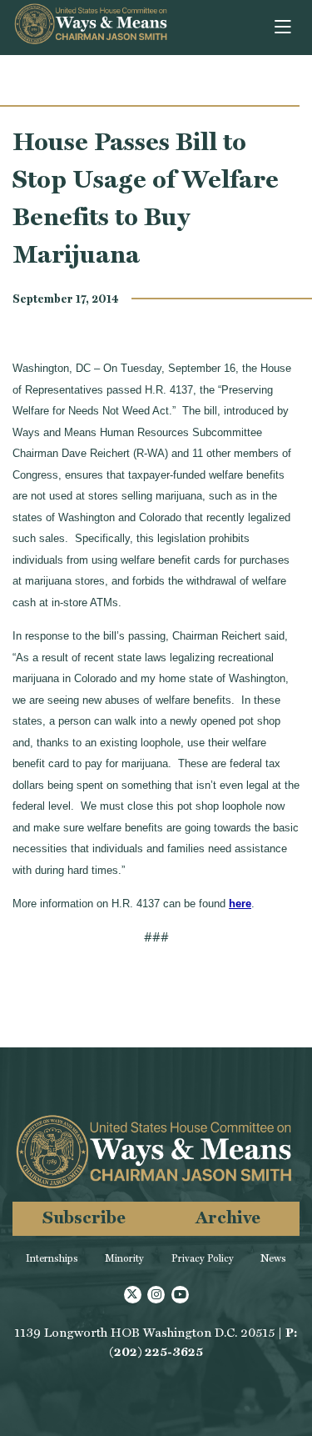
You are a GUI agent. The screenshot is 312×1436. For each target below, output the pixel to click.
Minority (124, 1258)
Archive (228, 1217)
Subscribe (84, 1217)
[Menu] (284, 27)
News (273, 1258)
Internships (52, 1258)
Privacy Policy (202, 1258)
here (240, 903)
